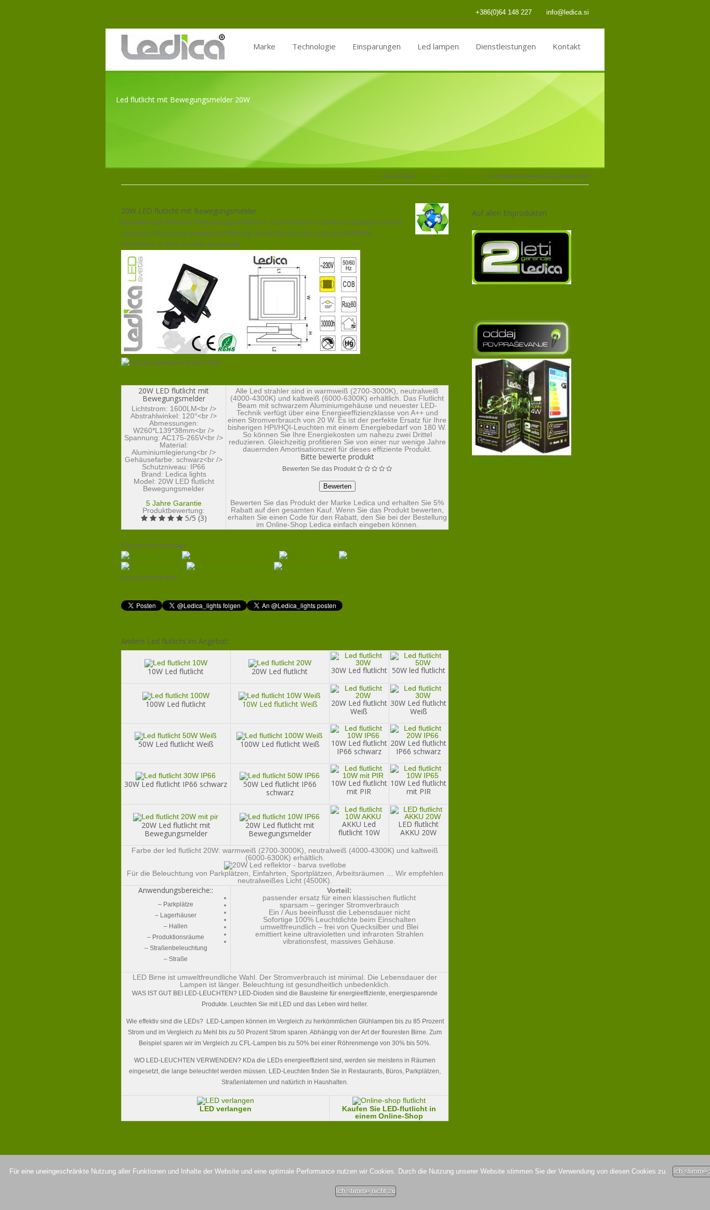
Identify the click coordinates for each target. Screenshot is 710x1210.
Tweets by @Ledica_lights (520, 460)
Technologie (314, 46)
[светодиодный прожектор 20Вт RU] (389, 556)
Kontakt (567, 46)
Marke (264, 46)
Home (424, 176)
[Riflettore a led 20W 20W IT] (153, 567)
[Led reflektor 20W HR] (308, 556)
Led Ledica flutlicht (461, 176)
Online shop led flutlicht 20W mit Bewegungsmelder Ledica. (220, 379)
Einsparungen (376, 46)
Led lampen (438, 46)
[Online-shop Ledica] (389, 1100)
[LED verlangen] (225, 1100)
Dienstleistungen (506, 46)
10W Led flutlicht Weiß (280, 704)
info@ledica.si (567, 12)
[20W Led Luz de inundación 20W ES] (229, 567)
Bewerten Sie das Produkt (319, 468)
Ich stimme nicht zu (366, 1191)
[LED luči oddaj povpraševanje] (521, 354)
